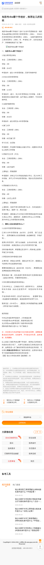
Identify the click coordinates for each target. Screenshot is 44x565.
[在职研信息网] (8, 3)
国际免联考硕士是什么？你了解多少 (15, 326)
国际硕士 (23, 8)
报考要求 (11, 448)
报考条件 (32, 443)
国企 (18, 245)
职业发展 (32, 438)
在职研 (17, 8)
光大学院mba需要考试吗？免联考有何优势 (17, 323)
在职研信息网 (9, 9)
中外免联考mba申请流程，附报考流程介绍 (17, 321)
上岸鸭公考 (22, 542)
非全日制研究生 (11, 438)
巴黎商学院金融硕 (11, 454)
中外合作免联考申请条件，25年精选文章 (16, 318)
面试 (11, 443)
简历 (32, 461)
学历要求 (32, 448)
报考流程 (32, 454)
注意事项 (11, 461)
